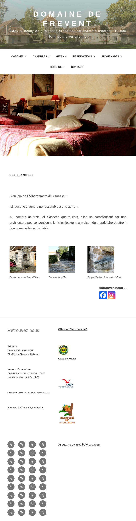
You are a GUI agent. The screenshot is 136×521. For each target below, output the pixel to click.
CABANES (17, 56)
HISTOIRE (56, 67)
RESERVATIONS (82, 56)
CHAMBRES (40, 56)
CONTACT (77, 67)
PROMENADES (110, 56)
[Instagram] (111, 295)
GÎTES (60, 56)
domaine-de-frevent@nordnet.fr (25, 407)
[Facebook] (103, 295)
